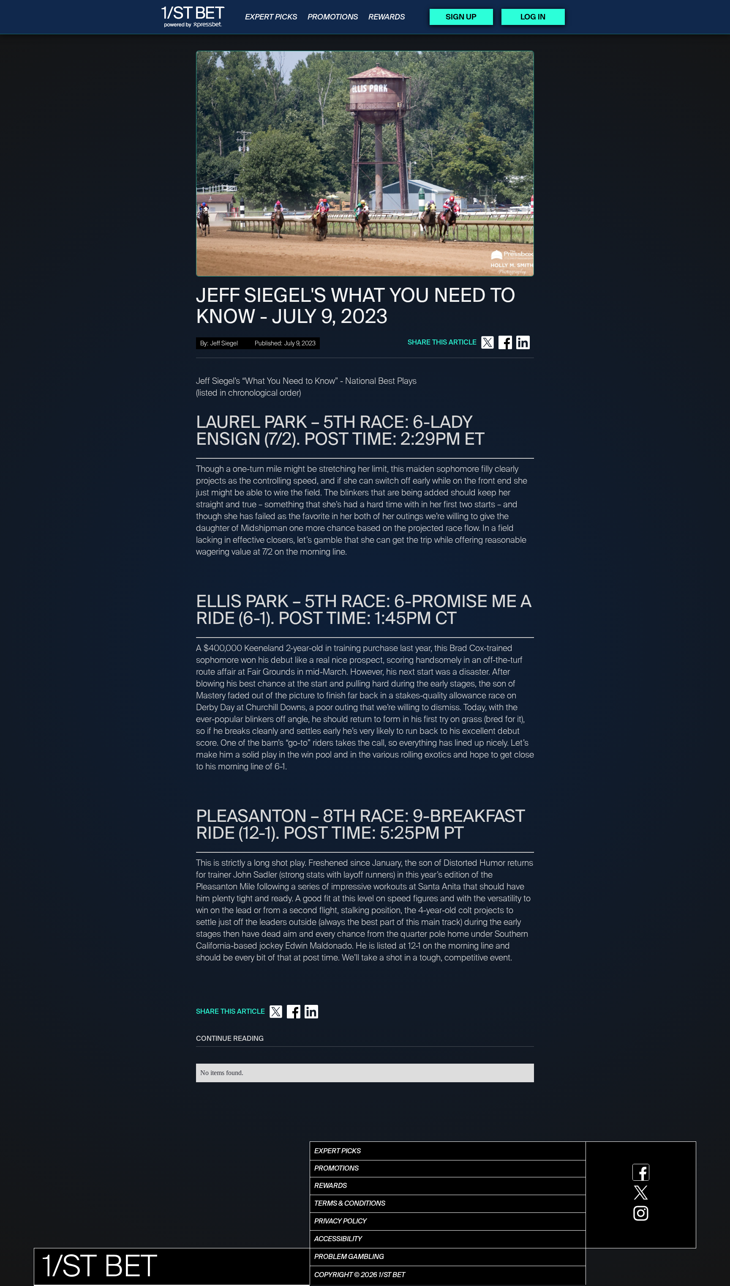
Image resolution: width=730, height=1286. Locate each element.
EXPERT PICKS (271, 17)
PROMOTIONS (333, 17)
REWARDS (386, 17)
